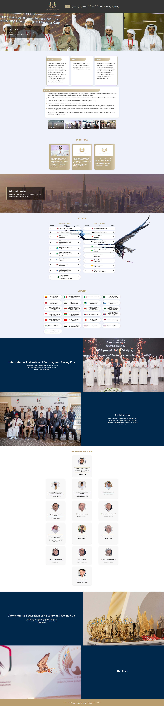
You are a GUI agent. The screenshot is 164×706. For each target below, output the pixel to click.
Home (67, 6)
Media (100, 6)
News (93, 6)
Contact (108, 6)
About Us (75, 6)
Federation (85, 6)
